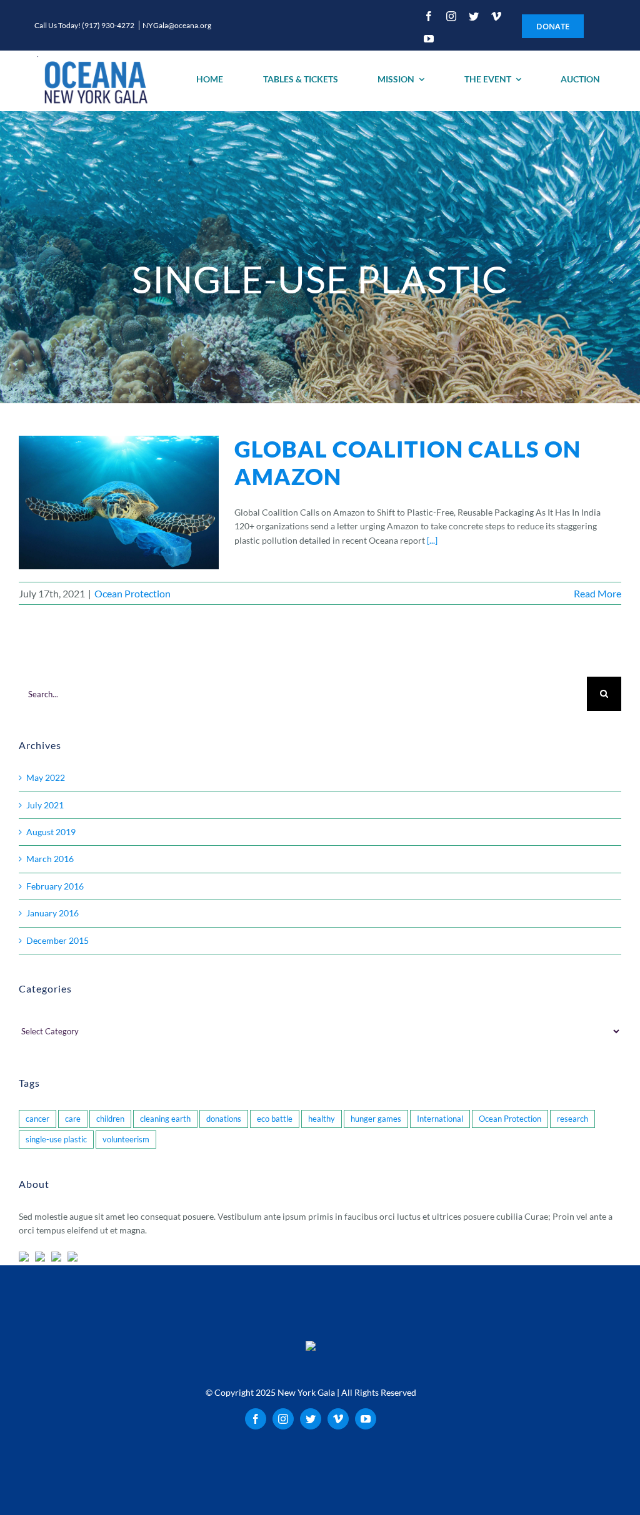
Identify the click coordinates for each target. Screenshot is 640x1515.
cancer (37, 1119)
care (73, 1119)
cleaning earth (165, 1119)
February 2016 (55, 886)
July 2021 (45, 805)
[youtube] (429, 39)
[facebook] (429, 16)
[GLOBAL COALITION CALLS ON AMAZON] (119, 502)
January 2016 (52, 913)
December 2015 (57, 940)
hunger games (376, 1119)
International (440, 1119)
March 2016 (50, 858)
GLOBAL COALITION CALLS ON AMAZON (407, 462)
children (110, 1119)
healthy (321, 1119)
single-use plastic (56, 1139)
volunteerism (125, 1139)
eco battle (274, 1119)
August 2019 (51, 831)
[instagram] (451, 16)
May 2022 (45, 777)
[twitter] (474, 16)
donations (223, 1119)
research (572, 1119)
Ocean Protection (132, 593)
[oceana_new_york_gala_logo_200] (94, 80)
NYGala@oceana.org (176, 25)
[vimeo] (496, 16)
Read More (597, 593)
